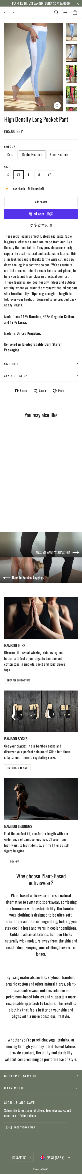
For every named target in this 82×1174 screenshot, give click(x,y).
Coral (10, 154)
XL (18, 174)
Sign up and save (19, 1102)
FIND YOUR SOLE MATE (17, 768)
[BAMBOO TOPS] (41, 618)
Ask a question (16, 376)
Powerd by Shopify (40, 1169)
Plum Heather (59, 154)
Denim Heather (32, 154)
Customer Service (20, 1075)
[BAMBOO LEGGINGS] (41, 799)
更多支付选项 (41, 225)
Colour (10, 146)
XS (50, 174)
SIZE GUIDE (12, 364)
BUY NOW (14, 861)
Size (7, 167)
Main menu (13, 1088)
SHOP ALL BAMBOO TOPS (18, 680)
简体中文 (19, 1157)
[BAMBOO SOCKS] (41, 711)
